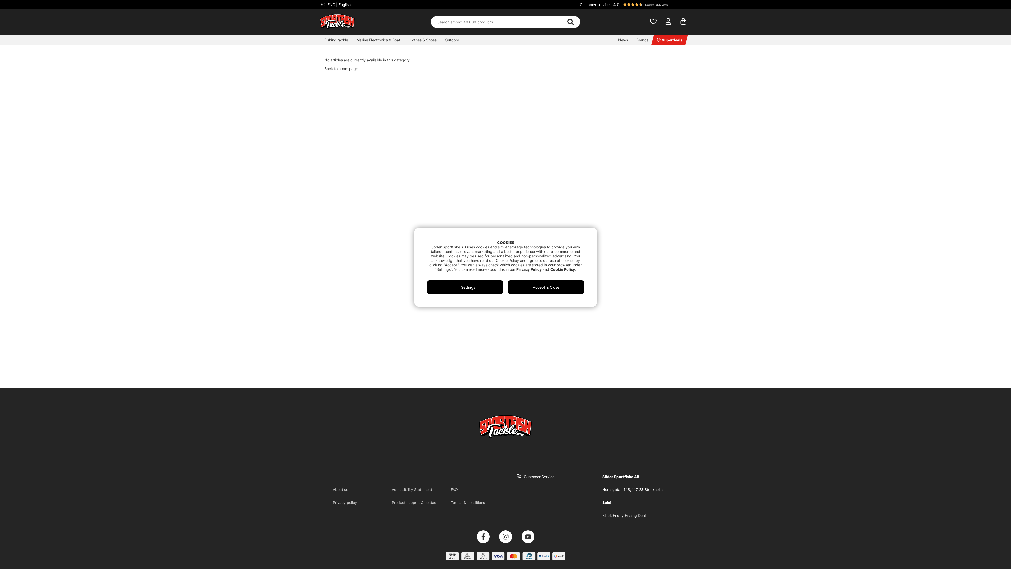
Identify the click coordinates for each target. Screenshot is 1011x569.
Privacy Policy (529, 269)
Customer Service (539, 476)
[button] (651, 4)
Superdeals (672, 40)
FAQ (454, 489)
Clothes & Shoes (423, 40)
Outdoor (452, 40)
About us (340, 489)
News (623, 40)
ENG (338, 4)
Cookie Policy (562, 269)
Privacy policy (345, 502)
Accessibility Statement (412, 489)
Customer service (595, 4)
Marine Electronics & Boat (378, 40)
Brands (642, 40)
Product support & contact (415, 502)
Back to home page (341, 68)
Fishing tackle (336, 40)
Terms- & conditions (468, 502)
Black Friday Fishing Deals (624, 515)
